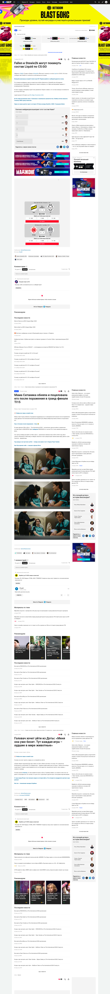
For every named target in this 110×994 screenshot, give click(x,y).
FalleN (21, 73)
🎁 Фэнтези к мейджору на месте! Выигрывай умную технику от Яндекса (34, 363)
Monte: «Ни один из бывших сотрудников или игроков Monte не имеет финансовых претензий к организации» (83, 117)
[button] (68, 619)
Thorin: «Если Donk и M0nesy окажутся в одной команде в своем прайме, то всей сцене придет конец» (83, 90)
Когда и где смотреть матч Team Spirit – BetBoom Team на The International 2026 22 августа (38, 733)
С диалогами (64, 299)
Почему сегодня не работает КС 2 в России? (26, 383)
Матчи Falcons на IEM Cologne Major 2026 (25, 351)
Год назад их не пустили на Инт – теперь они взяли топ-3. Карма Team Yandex (36, 472)
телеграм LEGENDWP (24, 825)
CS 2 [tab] (16, 30)
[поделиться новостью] (68, 59)
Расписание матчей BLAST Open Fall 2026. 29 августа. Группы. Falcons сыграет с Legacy (84, 62)
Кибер (15, 55)
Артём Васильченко (26, 280)
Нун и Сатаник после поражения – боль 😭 (26, 454)
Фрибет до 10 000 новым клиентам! (29, 605)
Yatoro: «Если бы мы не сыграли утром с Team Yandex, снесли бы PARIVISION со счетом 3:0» (82, 464)
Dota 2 (19, 417)
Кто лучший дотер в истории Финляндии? (81, 527)
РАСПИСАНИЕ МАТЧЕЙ (19, 26)
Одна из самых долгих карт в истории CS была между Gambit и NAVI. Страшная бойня (39, 104)
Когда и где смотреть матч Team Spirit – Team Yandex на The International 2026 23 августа (38, 720)
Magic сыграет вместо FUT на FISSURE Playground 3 (82, 81)
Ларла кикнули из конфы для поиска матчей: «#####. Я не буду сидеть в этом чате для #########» (42, 887)
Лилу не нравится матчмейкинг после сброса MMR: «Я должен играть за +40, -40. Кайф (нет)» (39, 893)
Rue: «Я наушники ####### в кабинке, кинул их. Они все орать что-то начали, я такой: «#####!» (83, 454)
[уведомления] (99, 2)
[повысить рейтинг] (61, 625)
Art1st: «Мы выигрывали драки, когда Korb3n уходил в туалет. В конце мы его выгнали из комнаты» (83, 444)
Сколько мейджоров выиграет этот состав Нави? (35, 109)
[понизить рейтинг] (68, 625)
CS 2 (18, 55)
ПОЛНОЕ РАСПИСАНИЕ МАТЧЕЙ (55, 52)
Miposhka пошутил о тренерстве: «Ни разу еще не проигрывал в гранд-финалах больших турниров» (41, 641)
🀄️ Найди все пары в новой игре (23, 443)
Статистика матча (27, 41)
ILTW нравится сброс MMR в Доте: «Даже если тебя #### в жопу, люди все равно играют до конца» (41, 900)
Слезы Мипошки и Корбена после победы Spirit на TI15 (83, 492)
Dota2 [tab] (20, 30)
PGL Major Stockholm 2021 (36, 95)
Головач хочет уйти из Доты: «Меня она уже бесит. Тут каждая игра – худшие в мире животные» (83, 435)
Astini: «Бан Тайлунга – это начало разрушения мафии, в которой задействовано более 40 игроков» (81, 425)
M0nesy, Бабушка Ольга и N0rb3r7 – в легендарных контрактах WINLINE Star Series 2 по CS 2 (39, 377)
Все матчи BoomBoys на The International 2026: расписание (30, 727)
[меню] (14, 2)
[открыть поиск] (95, 2)
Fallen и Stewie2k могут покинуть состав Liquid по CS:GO (36, 55)
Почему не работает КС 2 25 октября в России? (27, 407)
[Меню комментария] (68, 619)
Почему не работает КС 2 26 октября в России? (27, 401)
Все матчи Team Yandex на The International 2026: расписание (30, 708)
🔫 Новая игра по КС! (77, 109)
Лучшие (25, 300)
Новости (22, 55)
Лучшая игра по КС (24, 312)
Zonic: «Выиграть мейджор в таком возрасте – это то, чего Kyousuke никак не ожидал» (84, 145)
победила (35, 459)
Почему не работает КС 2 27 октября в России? (27, 395)
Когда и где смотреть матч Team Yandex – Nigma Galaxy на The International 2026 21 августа (38, 745)
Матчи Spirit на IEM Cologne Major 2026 (24, 357)
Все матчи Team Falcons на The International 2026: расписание (30, 739)
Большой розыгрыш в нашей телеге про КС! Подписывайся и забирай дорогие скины (39, 79)
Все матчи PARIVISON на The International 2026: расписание (30, 696)
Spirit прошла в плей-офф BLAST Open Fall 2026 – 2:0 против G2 (83, 137)
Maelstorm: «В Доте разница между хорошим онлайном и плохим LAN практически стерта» (81, 474)
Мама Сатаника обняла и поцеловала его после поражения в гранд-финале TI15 (41, 417)
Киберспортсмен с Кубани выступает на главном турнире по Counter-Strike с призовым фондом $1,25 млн (41, 370)
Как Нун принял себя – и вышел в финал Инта (27, 476)
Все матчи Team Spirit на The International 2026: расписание (30, 702)
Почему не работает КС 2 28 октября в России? (27, 389)
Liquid (55, 73)
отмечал (24, 803)
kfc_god (22, 618)
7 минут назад (23, 620)
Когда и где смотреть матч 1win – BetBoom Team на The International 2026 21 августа (36, 751)
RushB (20, 282)
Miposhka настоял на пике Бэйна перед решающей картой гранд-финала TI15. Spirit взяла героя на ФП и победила (41, 648)
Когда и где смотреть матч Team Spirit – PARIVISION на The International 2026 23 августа (37, 714)
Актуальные (32, 300)
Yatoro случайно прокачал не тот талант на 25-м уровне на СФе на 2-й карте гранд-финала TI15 (40, 655)
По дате (17, 300)
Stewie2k (36, 73)
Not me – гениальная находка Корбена (25, 813)
